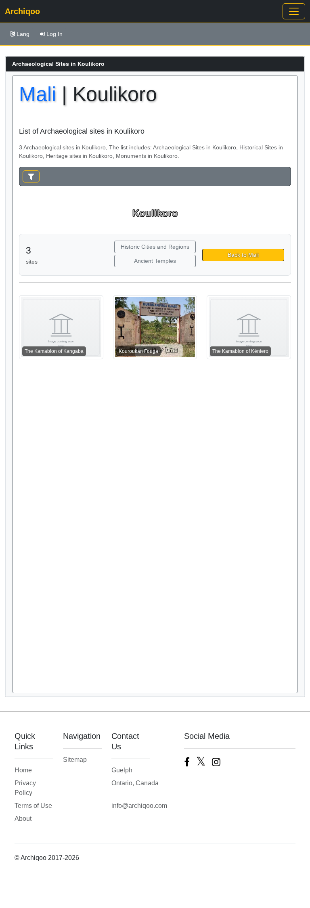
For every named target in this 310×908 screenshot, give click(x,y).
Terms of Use (33, 805)
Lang (23, 34)
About (23, 818)
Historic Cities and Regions (155, 246)
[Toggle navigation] (294, 11)
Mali (37, 94)
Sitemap (75, 759)
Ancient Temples (155, 261)
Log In (54, 34)
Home (23, 770)
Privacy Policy (25, 788)
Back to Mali (243, 255)
